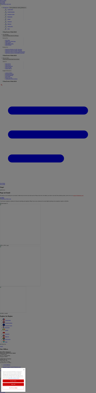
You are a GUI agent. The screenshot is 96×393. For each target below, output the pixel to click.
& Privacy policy (16, 378)
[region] (13, 380)
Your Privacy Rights (13, 387)
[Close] (23, 369)
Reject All (13, 384)
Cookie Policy (10, 378)
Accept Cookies (13, 380)
